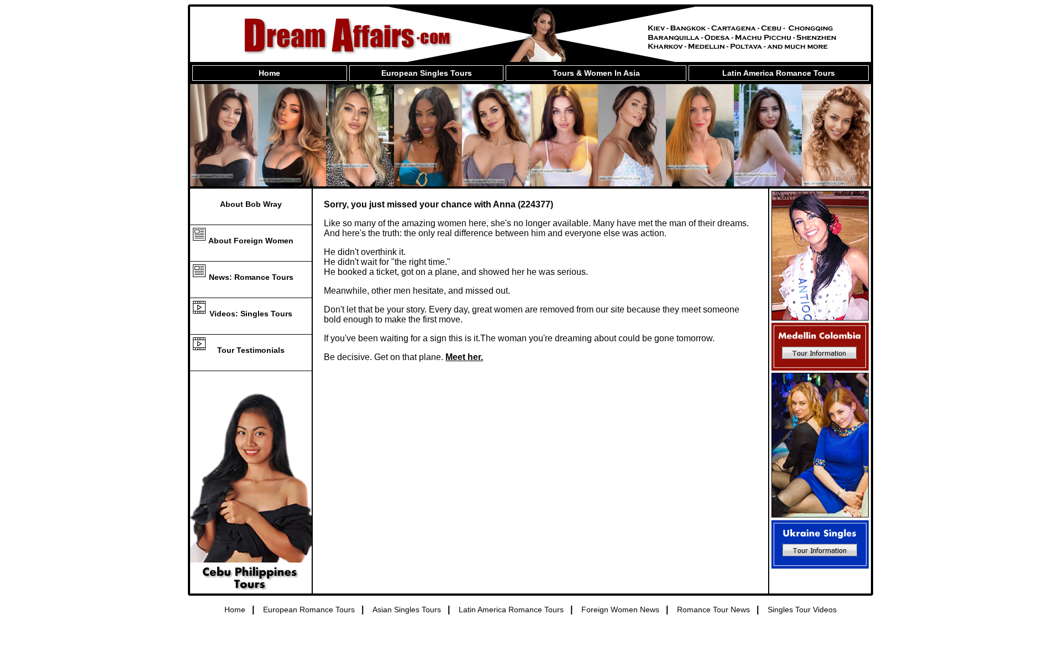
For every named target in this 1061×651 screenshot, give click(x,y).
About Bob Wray (251, 204)
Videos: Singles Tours (250, 313)
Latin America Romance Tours (778, 73)
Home (269, 73)
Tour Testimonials (251, 350)
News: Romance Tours (251, 277)
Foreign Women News (620, 609)
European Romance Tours (309, 609)
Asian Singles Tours (406, 609)
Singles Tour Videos (802, 609)
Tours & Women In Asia (596, 73)
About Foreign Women (250, 240)
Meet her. (464, 357)
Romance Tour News (713, 609)
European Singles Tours (426, 73)
